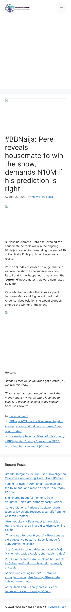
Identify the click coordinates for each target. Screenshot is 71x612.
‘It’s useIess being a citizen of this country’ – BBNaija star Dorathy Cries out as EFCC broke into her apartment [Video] (35, 441)
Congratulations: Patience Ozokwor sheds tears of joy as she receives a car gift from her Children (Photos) (35, 512)
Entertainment (18, 416)
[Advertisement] (35, 53)
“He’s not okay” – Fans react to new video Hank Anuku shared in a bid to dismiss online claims (35, 526)
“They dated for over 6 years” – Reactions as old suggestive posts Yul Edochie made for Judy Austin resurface (34, 539)
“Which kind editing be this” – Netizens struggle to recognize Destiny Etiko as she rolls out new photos (32, 577)
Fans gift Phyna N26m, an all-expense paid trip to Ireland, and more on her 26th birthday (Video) (35, 488)
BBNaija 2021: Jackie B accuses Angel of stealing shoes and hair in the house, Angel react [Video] (34, 426)
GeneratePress (57, 606)
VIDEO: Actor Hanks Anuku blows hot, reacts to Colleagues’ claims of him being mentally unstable (34, 563)
